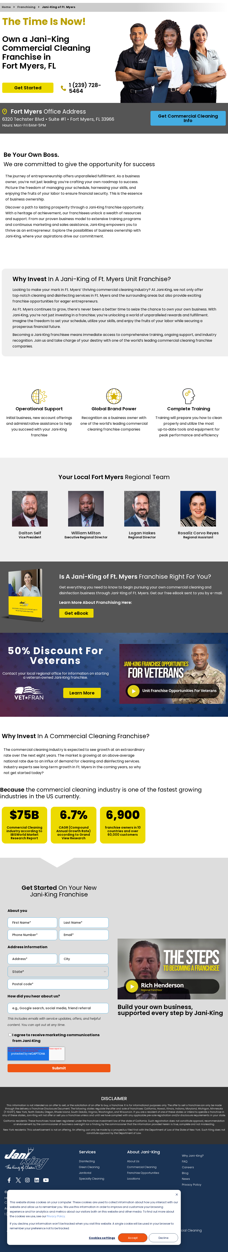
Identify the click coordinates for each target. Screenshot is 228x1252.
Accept (133, 1238)
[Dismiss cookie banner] (176, 1195)
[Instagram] (27, 1180)
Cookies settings (102, 1238)
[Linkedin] (36, 1180)
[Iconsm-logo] (18, 1180)
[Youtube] (46, 1180)
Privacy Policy (56, 1216)
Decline (163, 1238)
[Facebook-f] (9, 1180)
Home (6, 7)
